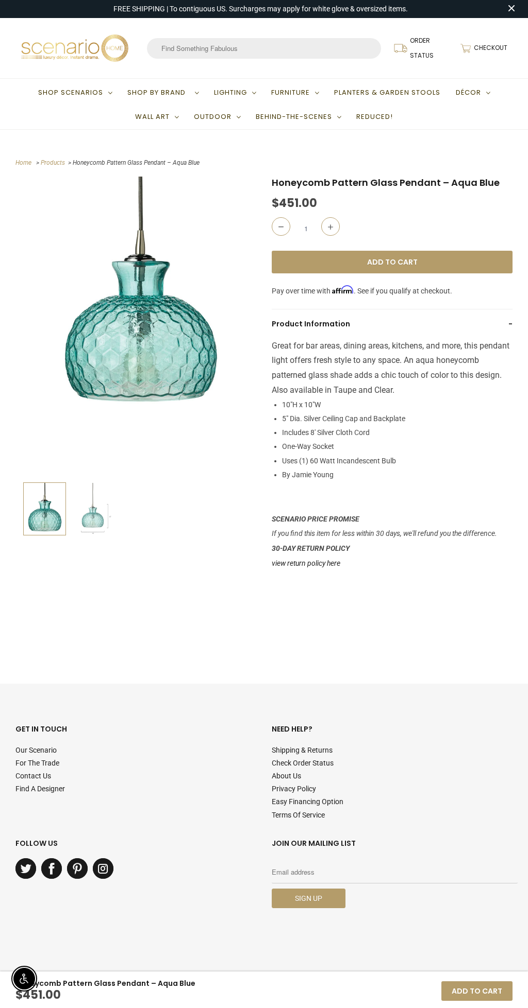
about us (286, 776)
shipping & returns (302, 750)
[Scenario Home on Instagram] (103, 868)
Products (53, 162)
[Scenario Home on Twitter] (25, 868)
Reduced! (374, 116)
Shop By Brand (158, 92)
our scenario (36, 750)
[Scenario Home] (75, 48)
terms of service (298, 815)
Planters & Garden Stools (387, 92)
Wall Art (152, 116)
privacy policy (294, 789)
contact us (33, 776)
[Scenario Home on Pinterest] (77, 868)
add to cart (477, 991)
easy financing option (307, 801)
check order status (303, 763)
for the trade (37, 763)
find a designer (40, 789)
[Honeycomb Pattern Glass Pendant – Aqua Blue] (141, 297)
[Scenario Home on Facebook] (51, 868)
